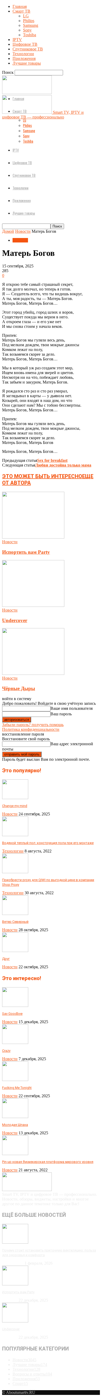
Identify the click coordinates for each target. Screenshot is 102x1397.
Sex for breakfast (52, 460)
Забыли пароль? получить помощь (33, 724)
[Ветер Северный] (15, 913)
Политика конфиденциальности (30, 729)
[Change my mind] (15, 797)
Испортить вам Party (26, 552)
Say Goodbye (12, 1014)
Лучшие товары (27, 63)
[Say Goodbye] (15, 1005)
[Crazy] (15, 1042)
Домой (8, 231)
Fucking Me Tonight (17, 1088)
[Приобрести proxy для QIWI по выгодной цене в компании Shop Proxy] (15, 872)
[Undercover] (33, 605)
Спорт (20, 1383)
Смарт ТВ (21, 11)
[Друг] (15, 950)
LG (26, 16)
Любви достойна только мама (63, 465)
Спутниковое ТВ (28, 49)
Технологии (23, 53)
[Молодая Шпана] (15, 1116)
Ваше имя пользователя (71, 708)
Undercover (14, 620)
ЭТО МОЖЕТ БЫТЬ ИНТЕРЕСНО (42, 476)
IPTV (17, 39)
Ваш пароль (61, 714)
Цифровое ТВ (25, 44)
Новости (23, 231)
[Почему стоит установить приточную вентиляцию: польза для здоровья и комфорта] (15, 1242)
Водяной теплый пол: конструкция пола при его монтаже (48, 843)
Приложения (24, 58)
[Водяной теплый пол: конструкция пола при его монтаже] (15, 834)
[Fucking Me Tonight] (15, 1079)
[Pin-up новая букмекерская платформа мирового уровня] (15, 1153)
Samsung (30, 25)
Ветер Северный (15, 922)
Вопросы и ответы (32, 1374)
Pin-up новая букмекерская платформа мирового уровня (47, 1162)
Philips (28, 20)
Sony (27, 30)
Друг (6, 959)
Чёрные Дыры (18, 688)
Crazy (6, 1051)
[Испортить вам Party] (33, 537)
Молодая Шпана (15, 1125)
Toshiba (29, 35)
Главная (20, 6)
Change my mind (14, 806)
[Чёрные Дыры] (33, 673)
